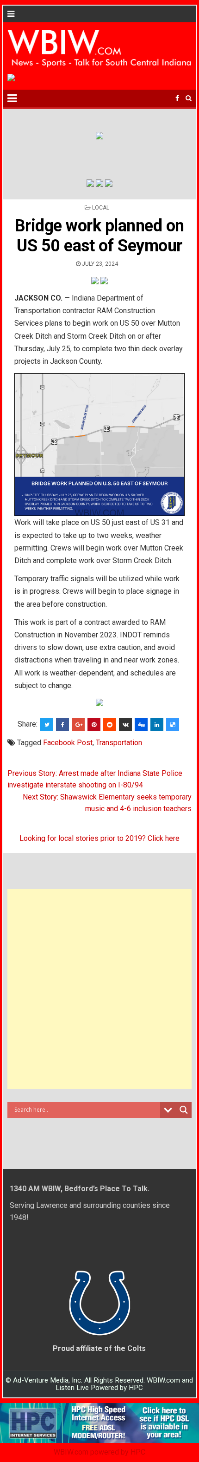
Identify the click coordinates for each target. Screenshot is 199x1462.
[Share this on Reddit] (109, 724)
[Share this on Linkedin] (156, 724)
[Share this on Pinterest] (93, 724)
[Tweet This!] (46, 724)
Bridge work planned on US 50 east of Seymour (99, 236)
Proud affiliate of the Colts (99, 1348)
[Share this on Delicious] (172, 724)
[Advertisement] (99, 989)
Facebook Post (68, 742)
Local (100, 207)
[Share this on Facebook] (62, 724)
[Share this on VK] (125, 724)
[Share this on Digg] (141, 724)
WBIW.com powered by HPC (99, 1452)
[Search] (189, 98)
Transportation (119, 742)
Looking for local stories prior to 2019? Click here (99, 838)
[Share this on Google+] (78, 724)
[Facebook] (177, 98)
